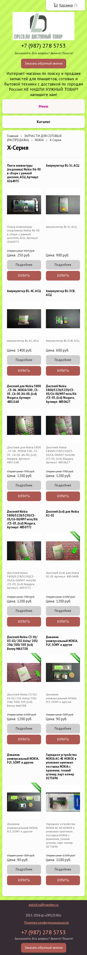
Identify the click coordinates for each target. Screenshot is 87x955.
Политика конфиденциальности (46, 923)
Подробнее (24, 265)
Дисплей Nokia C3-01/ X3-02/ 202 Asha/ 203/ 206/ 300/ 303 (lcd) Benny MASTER (22, 643)
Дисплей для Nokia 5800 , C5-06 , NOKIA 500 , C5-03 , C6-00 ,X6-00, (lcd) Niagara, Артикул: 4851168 (24, 394)
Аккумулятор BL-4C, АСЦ (24, 291)
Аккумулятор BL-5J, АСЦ (62, 165)
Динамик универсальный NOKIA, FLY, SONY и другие (62, 641)
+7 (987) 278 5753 (43, 45)
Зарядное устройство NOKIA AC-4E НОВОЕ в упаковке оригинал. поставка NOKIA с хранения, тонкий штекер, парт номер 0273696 (61, 766)
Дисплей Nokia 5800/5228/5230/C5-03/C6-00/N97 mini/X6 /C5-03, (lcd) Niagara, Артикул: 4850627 (61, 394)
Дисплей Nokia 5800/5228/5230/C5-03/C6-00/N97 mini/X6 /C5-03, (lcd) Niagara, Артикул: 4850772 (22, 519)
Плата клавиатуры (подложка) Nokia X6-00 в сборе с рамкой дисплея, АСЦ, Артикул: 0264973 (24, 173)
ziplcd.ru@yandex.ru (43, 905)
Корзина (66, 5)
